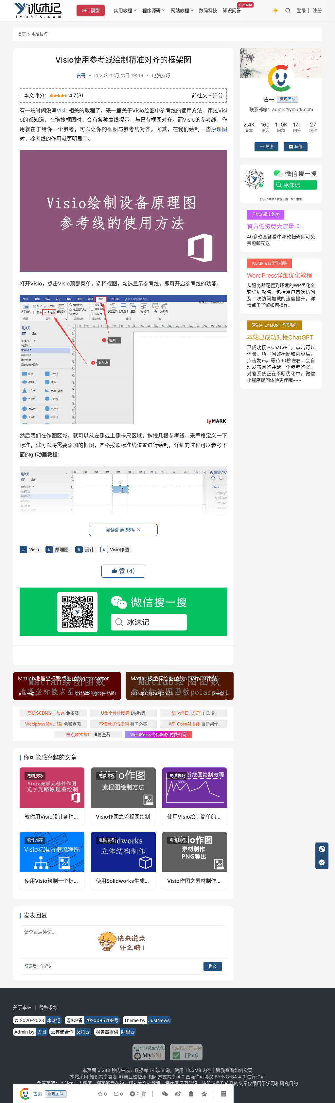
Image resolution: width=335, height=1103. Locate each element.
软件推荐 (35, 840)
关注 (269, 146)
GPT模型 (90, 10)
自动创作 (193, 723)
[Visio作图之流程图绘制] (123, 787)
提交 (213, 966)
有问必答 (123, 723)
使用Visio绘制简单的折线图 (194, 816)
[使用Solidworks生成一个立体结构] (123, 852)
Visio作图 (119, 549)
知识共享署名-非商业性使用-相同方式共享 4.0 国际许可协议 (151, 1076)
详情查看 (88, 734)
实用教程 (123, 10)
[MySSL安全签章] (148, 1052)
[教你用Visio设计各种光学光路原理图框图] (52, 787)
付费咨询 (158, 734)
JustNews (158, 1020)
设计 (89, 549)
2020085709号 (101, 1020)
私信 (298, 146)
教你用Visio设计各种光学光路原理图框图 (52, 816)
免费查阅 (53, 723)
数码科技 (208, 10)
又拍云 (83, 1032)
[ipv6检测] (184, 1052)
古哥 (81, 75)
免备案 (53, 713)
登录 (301, 10)
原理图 (219, 129)
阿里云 (128, 1032)
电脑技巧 (161, 75)
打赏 (136, 1092)
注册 (317, 10)
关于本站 (22, 1007)
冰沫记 (54, 1020)
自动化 (194, 713)
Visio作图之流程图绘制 (123, 816)
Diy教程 (123, 713)
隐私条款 (48, 1007)
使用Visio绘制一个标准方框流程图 (52, 881)
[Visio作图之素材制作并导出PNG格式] (194, 852)
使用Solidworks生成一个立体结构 (123, 881)
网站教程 (180, 10)
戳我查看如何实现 (234, 1070)
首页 (22, 34)
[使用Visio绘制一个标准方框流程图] (52, 852)
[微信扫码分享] (165, 1094)
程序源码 (151, 10)
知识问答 (232, 10)
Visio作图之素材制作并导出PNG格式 (194, 881)
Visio (63, 110)
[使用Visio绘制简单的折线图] (194, 787)
